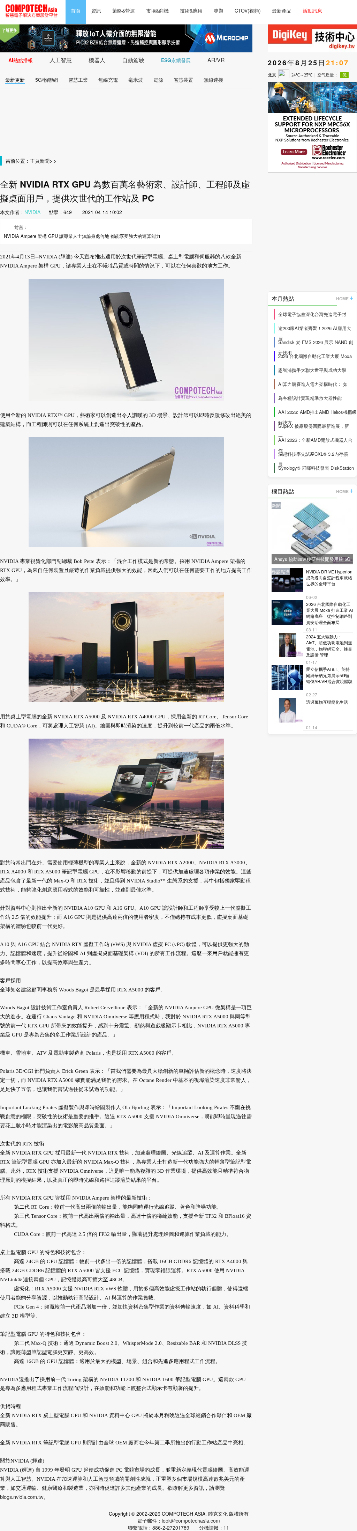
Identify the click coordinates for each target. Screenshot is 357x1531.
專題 (218, 10)
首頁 (76, 10)
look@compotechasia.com (191, 1520)
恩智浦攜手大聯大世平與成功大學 (312, 370)
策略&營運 (123, 10)
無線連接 (213, 79)
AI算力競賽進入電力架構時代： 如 (313, 384)
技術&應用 (191, 10)
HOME (342, 298)
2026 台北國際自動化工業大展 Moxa (315, 356)
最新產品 (281, 10)
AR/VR (216, 60)
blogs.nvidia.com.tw (22, 1496)
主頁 (35, 160)
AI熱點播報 (20, 60)
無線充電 (108, 79)
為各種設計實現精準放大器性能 (310, 398)
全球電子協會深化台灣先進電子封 (312, 314)
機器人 (97, 60)
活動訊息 (312, 10)
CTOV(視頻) (248, 10)
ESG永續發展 (176, 60)
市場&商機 (157, 10)
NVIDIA (32, 211)
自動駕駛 (133, 60)
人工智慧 (61, 60)
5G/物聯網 (46, 79)
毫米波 (135, 79)
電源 (158, 79)
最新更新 (15, 79)
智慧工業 (78, 79)
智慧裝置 (183, 79)
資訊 (96, 10)
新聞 (45, 160)
